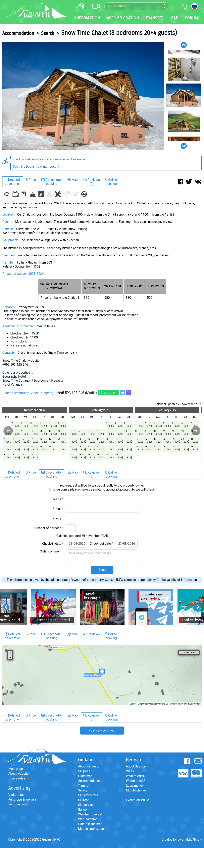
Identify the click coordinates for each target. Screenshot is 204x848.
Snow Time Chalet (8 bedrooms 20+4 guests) (119, 32)
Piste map (85, 776)
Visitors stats (17, 795)
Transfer (84, 785)
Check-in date (53, 543)
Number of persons (49, 528)
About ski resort (89, 766)
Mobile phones (136, 790)
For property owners (22, 799)
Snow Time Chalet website (21, 360)
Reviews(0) (93, 182)
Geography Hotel (14, 376)
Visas (130, 771)
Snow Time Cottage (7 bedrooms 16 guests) (33, 380)
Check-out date (101, 543)
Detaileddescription (13, 182)
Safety (82, 790)
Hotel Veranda (12, 384)
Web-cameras (88, 819)
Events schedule (137, 800)
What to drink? (136, 776)
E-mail (58, 509)
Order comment (52, 551)
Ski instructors (88, 795)
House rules (16, 778)
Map (174, 18)
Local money (135, 785)
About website (18, 773)
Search (47, 33)
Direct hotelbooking (53, 182)
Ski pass (84, 771)
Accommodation (18, 33)
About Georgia (136, 766)
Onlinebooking (111, 182)
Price (32, 180)
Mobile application (91, 829)
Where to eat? (135, 781)
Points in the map (90, 824)
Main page (15, 769)
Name (58, 499)
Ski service (86, 805)
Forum (191, 18)
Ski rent (83, 800)
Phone (58, 518)
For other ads (17, 804)
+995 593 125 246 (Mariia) (76, 393)
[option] (83, 96)
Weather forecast (90, 814)
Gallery (83, 809)
